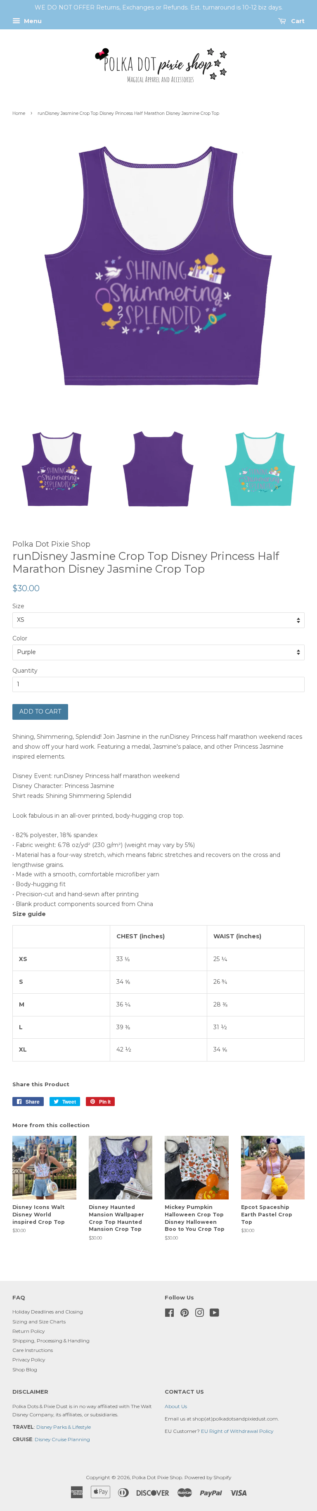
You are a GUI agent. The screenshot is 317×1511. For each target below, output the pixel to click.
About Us (176, 1406)
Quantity (25, 670)
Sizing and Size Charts (39, 1321)
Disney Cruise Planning (62, 1439)
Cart (297, 21)
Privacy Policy (28, 1359)
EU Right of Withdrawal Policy (237, 1431)
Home (18, 113)
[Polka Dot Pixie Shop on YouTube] (214, 1314)
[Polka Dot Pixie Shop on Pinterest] (184, 1314)
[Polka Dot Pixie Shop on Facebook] (169, 1314)
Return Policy (28, 1331)
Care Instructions (32, 1350)
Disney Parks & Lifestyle (63, 1427)
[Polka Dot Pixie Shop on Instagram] (199, 1314)
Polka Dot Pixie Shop (157, 1477)
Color (19, 638)
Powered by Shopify (208, 1477)
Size (18, 606)
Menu (32, 21)
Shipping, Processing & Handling (51, 1340)
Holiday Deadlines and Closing (47, 1312)
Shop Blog (24, 1369)
